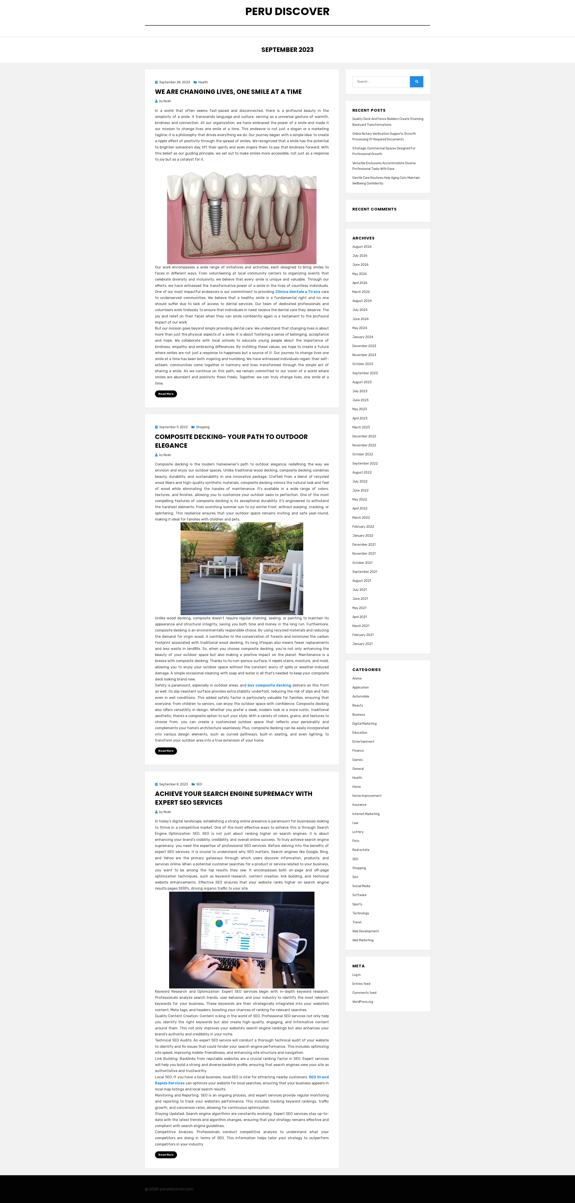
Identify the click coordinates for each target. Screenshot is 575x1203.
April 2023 (359, 418)
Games (357, 760)
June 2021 (360, 599)
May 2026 (359, 274)
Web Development (365, 931)
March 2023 (361, 427)
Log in (356, 975)
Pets (355, 841)
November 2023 (364, 355)
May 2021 (359, 608)
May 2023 (359, 409)
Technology (360, 913)
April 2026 (359, 283)
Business (358, 715)
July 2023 (359, 391)
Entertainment (363, 742)
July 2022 (359, 481)
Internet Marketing (366, 814)
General (358, 769)
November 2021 (364, 554)
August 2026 (362, 247)
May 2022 (359, 499)
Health (203, 82)
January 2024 (362, 337)
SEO (199, 784)
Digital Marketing (364, 724)
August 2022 (362, 472)
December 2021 (364, 545)
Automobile (360, 696)
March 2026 (361, 292)
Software (359, 895)
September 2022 (365, 463)
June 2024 (360, 319)
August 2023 (362, 382)
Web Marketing (363, 940)
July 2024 (359, 310)
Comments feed (364, 993)
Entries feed (361, 984)
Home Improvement (367, 796)
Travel (356, 922)
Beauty (357, 705)
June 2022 (360, 490)
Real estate (360, 850)
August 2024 (362, 301)
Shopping (203, 427)
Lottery (358, 832)
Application (360, 687)
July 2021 (359, 590)
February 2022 (363, 527)
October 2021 (362, 563)
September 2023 (365, 373)
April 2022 (359, 508)
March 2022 (361, 518)
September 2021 (364, 572)
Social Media (361, 886)
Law (355, 823)
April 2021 (359, 617)
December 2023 (364, 346)
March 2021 (360, 626)
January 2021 (362, 644)
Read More (166, 393)
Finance (358, 751)
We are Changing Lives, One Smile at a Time (228, 91)
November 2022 (364, 445)
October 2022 (362, 454)
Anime (357, 678)
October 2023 (362, 364)
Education (359, 733)
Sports (357, 904)
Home (356, 787)
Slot (355, 877)
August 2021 (361, 581)
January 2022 (362, 536)
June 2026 (360, 265)
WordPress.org (362, 1002)
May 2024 (359, 328)
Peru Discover (287, 11)
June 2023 (360, 400)
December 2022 (364, 436)
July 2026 (359, 256)
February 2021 (363, 635)
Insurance (359, 805)
